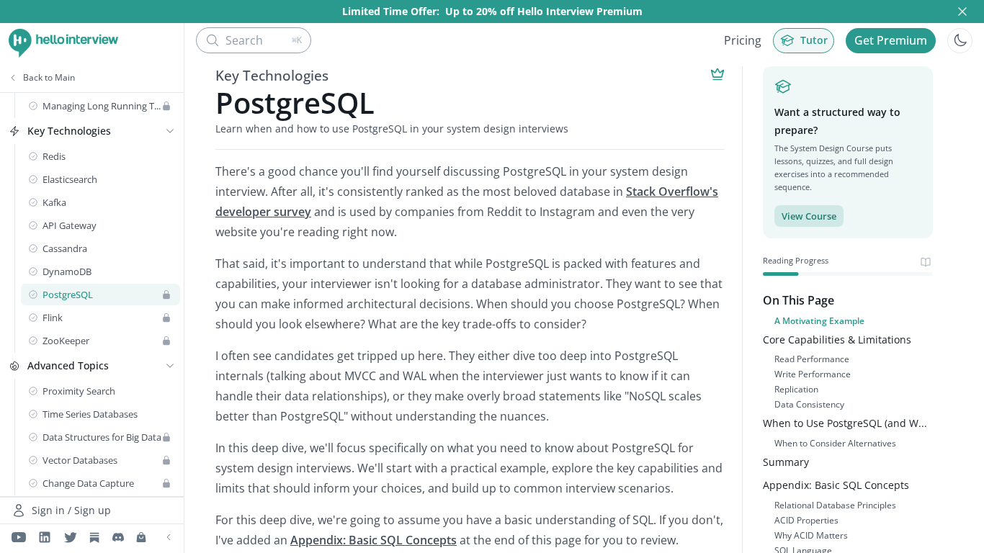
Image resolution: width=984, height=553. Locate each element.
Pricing (742, 40)
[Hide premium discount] (962, 11)
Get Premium (890, 40)
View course (809, 216)
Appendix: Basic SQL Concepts (373, 540)
